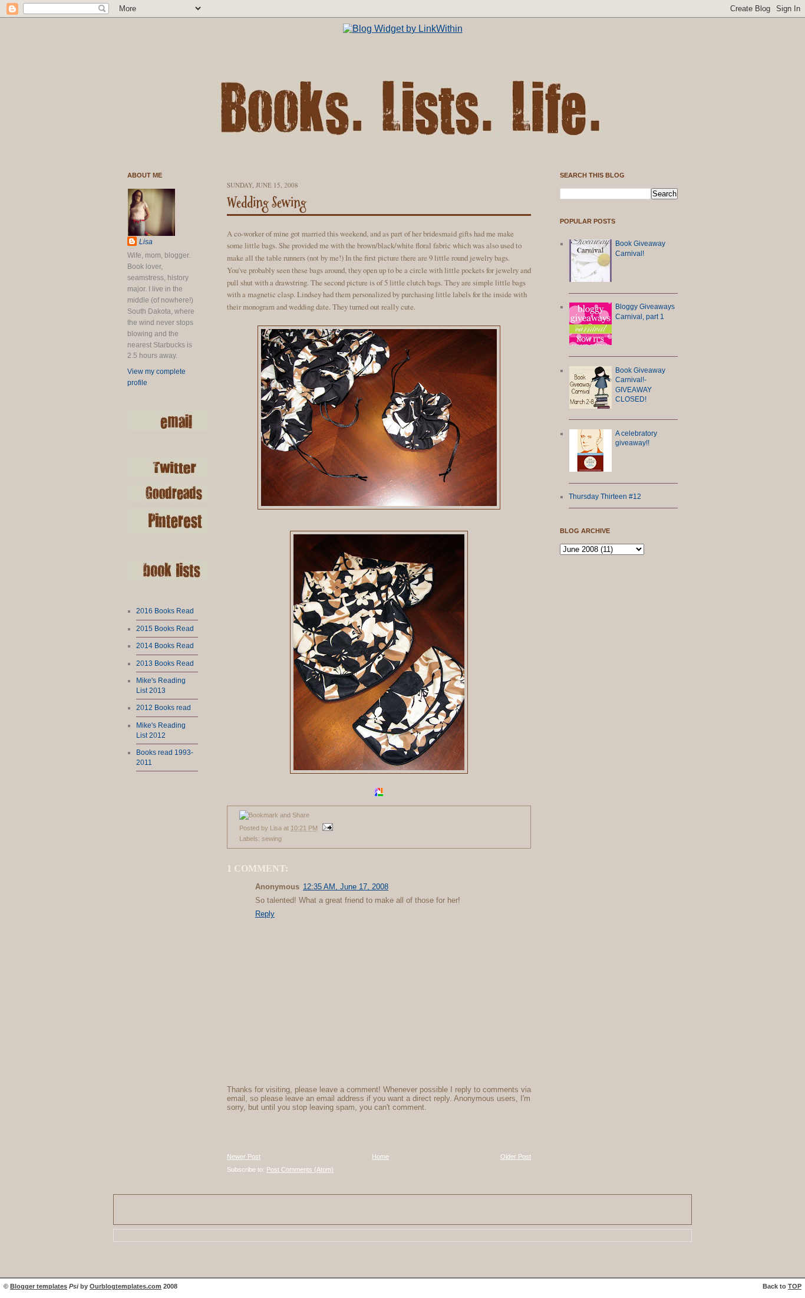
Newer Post (243, 1156)
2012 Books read (163, 708)
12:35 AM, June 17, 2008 (345, 886)
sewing (272, 838)
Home (380, 1156)
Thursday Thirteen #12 (605, 496)
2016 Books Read (165, 611)
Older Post (515, 1156)
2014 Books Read (165, 646)
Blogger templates (38, 1286)
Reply (265, 913)
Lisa (146, 242)
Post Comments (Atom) (300, 1169)
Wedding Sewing (266, 202)
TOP (794, 1286)
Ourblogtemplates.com (125, 1286)
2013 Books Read (165, 663)
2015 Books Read (165, 629)
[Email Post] (326, 828)
